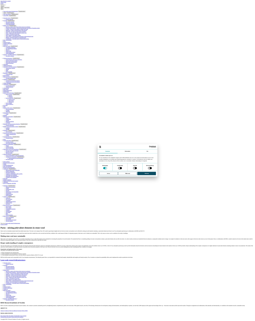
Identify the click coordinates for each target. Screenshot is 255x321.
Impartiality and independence (12, 176)
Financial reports (9, 194)
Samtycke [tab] (107, 151)
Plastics (7, 118)
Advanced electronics (7, 58)
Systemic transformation (8, 144)
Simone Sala (8, 51)
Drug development (10, 109)
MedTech (8, 111)
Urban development (7, 154)
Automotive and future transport (10, 66)
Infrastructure (6, 112)
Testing (4, 164)
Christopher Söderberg (10, 47)
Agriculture (5, 64)
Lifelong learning (9, 146)
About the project (6, 18)
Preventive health (9, 159)
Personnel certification (10, 172)
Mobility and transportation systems (10, 126)
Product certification (10, 171)
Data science (5, 89)
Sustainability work (10, 189)
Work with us (6, 216)
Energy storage (9, 94)
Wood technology (9, 86)
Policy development (7, 166)
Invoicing (8, 204)
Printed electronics (10, 63)
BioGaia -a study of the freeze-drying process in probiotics (18, 26)
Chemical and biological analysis (13, 80)
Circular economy (9, 141)
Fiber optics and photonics (11, 62)
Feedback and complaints (11, 177)
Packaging (5, 130)
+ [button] (7, 265)
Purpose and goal (9, 19)
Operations (5, 185)
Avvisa (108, 173)
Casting (7, 135)
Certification (5, 168)
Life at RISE (8, 218)
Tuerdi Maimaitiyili (10, 53)
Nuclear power (11, 99)
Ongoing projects (6, 42)
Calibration (5, 182)
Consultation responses (10, 208)
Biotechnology (6, 75)
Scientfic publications (7, 43)
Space (4, 139)
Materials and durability (8, 116)
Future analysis (6, 161)
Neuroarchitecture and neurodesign (15, 158)
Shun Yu (7, 49)
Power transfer (9, 103)
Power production (9, 98)
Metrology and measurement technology (11, 124)
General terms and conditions (17, 317)
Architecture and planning (11, 156)
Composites (8, 119)
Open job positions (10, 217)
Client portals (3, 2)
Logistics (8, 128)
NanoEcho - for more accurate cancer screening (16, 31)
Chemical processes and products (13, 82)
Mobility (7, 129)
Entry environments (7, 40)
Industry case (6, 25)
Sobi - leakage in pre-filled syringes (13, 35)
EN (2, 3)
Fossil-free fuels (9, 74)
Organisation (8, 193)
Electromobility (9, 71)
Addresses (8, 198)
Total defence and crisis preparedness (11, 149)
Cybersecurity (6, 88)
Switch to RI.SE (4, 224)
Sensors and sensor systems (11, 60)
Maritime (5, 115)
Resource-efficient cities (11, 78)
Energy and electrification (8, 93)
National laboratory (10, 125)
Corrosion (8, 122)
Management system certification (13, 170)
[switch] (120, 168)
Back (2, 8)
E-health (7, 110)
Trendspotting (9, 211)
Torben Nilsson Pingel (10, 52)
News (4, 41)
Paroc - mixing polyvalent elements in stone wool (16, 32)
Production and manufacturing (9, 133)
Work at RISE (25, 310)
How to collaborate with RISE (9, 183)
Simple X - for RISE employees (10, 54)
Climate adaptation (7, 83)
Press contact (8, 207)
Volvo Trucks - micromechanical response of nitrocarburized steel (19, 36)
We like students (9, 221)
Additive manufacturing (11, 134)
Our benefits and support (11, 219)
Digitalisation (6, 91)
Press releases (3, 315)
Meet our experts (6, 46)
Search (2, 4)
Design (7, 145)
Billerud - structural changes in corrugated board (16, 37)
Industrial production (10, 23)
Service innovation (10, 148)
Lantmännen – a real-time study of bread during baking (17, 38)
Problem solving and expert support (10, 181)
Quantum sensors (9, 138)
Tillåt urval (127, 173)
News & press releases (8, 205)
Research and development (8, 162)
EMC (7, 70)
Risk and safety (9, 153)
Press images (8, 206)
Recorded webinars (10, 56)
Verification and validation (11, 175)
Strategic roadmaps (7, 179)
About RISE (5, 15)
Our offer (5, 20)
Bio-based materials (10, 22)
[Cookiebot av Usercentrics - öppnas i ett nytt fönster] (150, 147)
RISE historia (8, 195)
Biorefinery (5, 73)
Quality (7, 188)
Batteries (10, 95)
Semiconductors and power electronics (14, 59)
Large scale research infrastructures (10, 11)
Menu (2, 7)
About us (2, 310)
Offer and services (7, 14)
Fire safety (5, 105)
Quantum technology (7, 136)
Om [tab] (147, 151)
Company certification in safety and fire (14, 173)
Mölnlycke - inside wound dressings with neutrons (16, 30)
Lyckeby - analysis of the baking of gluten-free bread (17, 29)
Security (7, 190)
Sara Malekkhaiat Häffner (11, 48)
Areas (5, 12)
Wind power (11, 101)
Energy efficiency (9, 104)
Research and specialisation (9, 167)
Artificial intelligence (7, 65)
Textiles (7, 120)
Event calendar (23, 315)
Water (7, 114)
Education (5, 178)
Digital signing (9, 202)
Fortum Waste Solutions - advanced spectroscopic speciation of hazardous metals (23, 28)
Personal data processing (6, 317)
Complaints (8, 200)
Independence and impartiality (12, 191)
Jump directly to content (6, 1)
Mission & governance (10, 187)
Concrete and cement (10, 85)
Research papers (9, 214)
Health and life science (8, 107)
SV (1, 3)
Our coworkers (9, 199)
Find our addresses (13, 310)
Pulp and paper (9, 131)
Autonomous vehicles (10, 68)
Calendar (8, 210)
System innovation (7, 140)
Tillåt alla (147, 173)
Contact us (5, 44)
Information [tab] (127, 151)
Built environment (7, 76)
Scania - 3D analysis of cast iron (12, 34)
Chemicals (5, 79)
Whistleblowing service (11, 201)
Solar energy (11, 100)
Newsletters (11, 315)
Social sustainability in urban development (15, 155)
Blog (7, 213)
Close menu (7, 7)
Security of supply (9, 151)
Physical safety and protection (12, 150)
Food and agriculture (10, 24)
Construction (6, 84)
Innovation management (11, 143)
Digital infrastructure (7, 90)
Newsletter (8, 212)
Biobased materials (10, 121)
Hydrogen (10, 96)
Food (4, 106)
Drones (7, 69)
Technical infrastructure (8, 165)
